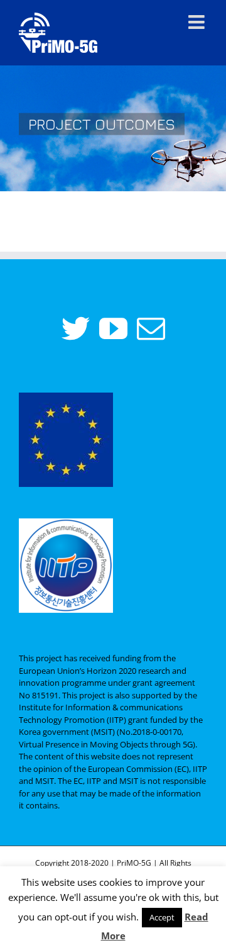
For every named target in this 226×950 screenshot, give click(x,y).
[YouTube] (113, 329)
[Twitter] (76, 329)
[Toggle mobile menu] (197, 22)
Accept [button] (162, 917)
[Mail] (151, 329)
